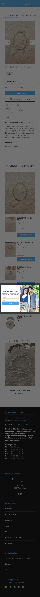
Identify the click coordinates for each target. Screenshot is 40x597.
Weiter (10, 303)
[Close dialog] (38, 286)
